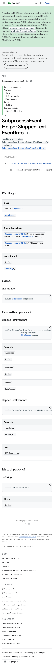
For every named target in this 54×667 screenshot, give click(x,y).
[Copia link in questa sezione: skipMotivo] (17, 288)
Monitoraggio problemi (11, 643)
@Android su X (8, 589)
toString (9, 268)
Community (28, 652)
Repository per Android (11, 558)
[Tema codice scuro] (50, 296)
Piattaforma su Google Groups (14, 605)
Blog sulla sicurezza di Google (14, 601)
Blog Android (7, 597)
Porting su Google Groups (12, 613)
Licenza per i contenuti (27, 537)
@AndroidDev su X (9, 593)
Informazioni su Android (12, 652)
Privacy (15, 656)
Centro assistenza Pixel (11, 627)
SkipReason (17, 209)
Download (6, 566)
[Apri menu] (4, 3)
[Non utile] (31, 81)
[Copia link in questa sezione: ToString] (14, 477)
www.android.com (9, 631)
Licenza (7, 656)
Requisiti (5, 562)
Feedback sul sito (28, 656)
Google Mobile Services (11, 635)
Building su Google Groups (12, 609)
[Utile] (27, 81)
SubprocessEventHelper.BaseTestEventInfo (23, 148)
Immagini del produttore (11, 574)
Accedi (48, 3)
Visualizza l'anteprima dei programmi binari (19, 570)
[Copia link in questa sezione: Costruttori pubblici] (33, 312)
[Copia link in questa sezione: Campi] (13, 281)
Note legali (40, 652)
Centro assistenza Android (12, 623)
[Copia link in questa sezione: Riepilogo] (18, 193)
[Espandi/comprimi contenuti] (20, 87)
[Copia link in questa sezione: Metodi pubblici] (27, 469)
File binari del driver (9, 578)
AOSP (4, 76)
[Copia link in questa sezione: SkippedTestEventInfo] (29, 320)
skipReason (10, 215)
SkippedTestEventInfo (15, 234)
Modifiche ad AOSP (11, 40)
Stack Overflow (8, 639)
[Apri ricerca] (35, 3)
